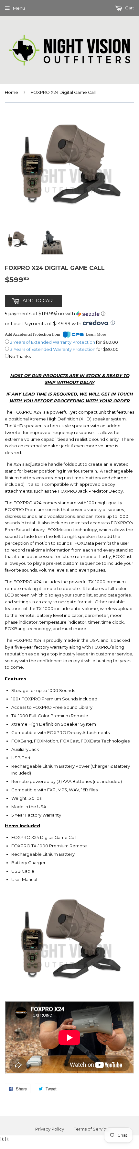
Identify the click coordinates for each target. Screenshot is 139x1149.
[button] (55, 314)
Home (11, 92)
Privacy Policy (49, 1129)
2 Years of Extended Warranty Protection (53, 342)
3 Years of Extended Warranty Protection (53, 349)
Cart (129, 7)
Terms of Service (91, 1129)
